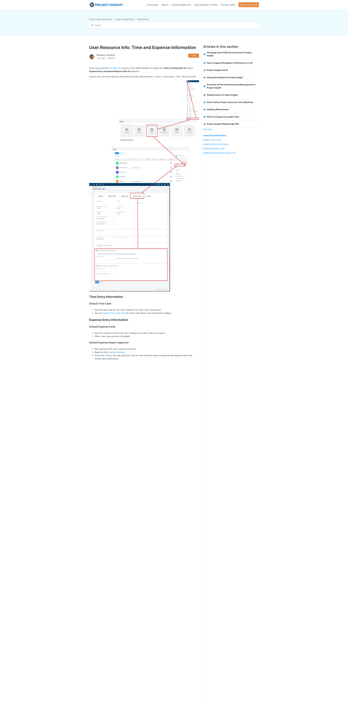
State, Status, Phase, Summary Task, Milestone (230, 102)
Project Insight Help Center (100, 19)
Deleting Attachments (218, 109)
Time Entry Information (214, 135)
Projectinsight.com (181, 4)
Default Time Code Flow (114, 313)
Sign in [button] (164, 4)
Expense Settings (116, 352)
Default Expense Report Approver (219, 153)
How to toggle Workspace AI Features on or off (229, 63)
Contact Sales (228, 4)
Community (152, 4)
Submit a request (248, 4)
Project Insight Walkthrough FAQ (223, 124)
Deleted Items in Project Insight (222, 95)
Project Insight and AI (217, 70)
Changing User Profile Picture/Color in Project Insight (229, 54)
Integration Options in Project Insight (225, 77)
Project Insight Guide (124, 19)
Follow (193, 56)
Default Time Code (212, 140)
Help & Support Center (206, 4)
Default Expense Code (214, 148)
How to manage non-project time (223, 116)
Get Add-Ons (115, 68)
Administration (143, 19)
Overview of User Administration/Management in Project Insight (231, 86)
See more (208, 129)
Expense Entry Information (216, 144)
